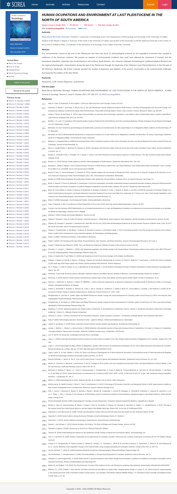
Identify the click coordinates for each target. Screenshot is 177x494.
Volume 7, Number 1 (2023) (18, 162)
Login (165, 4)
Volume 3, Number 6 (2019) (18, 224)
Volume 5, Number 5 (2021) (18, 188)
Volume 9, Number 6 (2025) (18, 107)
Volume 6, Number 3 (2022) (18, 175)
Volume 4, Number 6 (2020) (18, 204)
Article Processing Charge (18, 73)
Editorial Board (13, 70)
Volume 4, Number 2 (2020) (18, 217)
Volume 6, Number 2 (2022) (18, 178)
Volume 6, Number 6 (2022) (18, 165)
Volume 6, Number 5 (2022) (18, 169)
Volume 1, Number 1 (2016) (18, 246)
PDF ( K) (88, 25)
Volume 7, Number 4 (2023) (18, 152)
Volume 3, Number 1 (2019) (18, 240)
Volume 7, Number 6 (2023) (18, 146)
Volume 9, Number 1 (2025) (18, 123)
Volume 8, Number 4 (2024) (18, 133)
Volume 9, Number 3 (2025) (18, 117)
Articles (66, 4)
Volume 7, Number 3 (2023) (18, 156)
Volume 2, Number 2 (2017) (18, 243)
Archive (11, 76)
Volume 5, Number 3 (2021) (18, 194)
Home (35, 4)
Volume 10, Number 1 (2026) (19, 104)
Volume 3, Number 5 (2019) (18, 227)
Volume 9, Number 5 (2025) (18, 110)
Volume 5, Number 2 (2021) (18, 198)
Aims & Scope (13, 66)
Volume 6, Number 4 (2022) (18, 172)
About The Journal (15, 63)
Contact (101, 4)
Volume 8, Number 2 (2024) (18, 139)
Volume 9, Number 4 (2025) (18, 113)
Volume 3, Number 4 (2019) (18, 230)
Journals (50, 4)
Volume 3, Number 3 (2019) (18, 233)
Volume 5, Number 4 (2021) (18, 191)
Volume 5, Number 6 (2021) (18, 185)
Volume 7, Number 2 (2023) (18, 159)
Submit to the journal (22, 83)
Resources (83, 4)
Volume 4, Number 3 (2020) (18, 214)
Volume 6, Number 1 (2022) (18, 181)
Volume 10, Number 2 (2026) (19, 100)
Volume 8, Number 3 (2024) (18, 136)
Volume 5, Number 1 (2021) (18, 201)
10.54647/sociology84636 (54, 28)
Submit (150, 4)
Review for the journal (22, 91)
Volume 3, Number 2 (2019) (18, 237)
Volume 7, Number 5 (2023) (18, 149)
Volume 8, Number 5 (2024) (18, 130)
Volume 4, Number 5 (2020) (18, 207)
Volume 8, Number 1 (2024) (18, 143)
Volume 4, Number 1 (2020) (18, 220)
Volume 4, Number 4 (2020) (18, 211)
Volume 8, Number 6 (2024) (18, 126)
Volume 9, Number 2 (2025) (18, 120)
